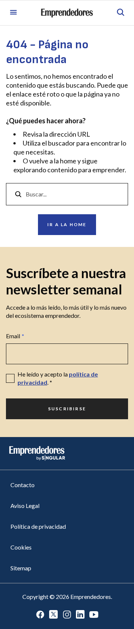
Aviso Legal (24, 505)
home (68, 161)
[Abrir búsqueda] (120, 13)
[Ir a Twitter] (53, 615)
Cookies (21, 547)
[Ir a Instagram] (67, 615)
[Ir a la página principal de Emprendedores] (67, 13)
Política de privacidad (38, 526)
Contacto (22, 484)
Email (15, 335)
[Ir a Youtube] (93, 615)
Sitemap (20, 567)
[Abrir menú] (13, 13)
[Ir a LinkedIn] (80, 615)
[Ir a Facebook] (40, 615)
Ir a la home (66, 224)
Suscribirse (67, 408)
